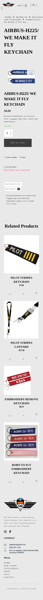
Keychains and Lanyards (17, 170)
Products (22, 17)
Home (8, 17)
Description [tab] (13, 184)
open (31, 74)
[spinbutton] (8, 133)
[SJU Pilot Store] (8, 5)
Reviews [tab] (12, 189)
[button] (11, 132)
